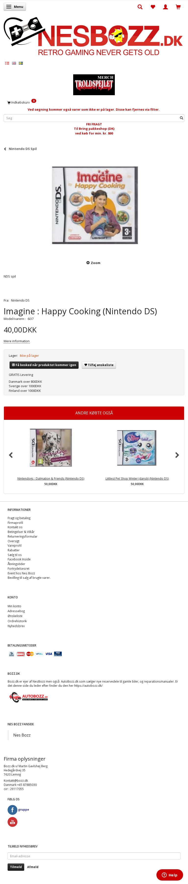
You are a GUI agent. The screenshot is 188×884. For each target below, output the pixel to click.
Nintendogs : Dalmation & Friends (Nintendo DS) (50, 478)
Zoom (95, 263)
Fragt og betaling (19, 518)
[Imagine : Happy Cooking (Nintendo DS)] (94, 205)
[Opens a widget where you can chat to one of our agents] (169, 875)
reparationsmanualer (159, 681)
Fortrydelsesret (18, 568)
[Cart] (178, 6)
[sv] (20, 63)
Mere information (17, 341)
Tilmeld (16, 867)
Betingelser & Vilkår (21, 532)
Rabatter (14, 550)
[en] (14, 63)
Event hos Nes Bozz (21, 573)
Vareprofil (15, 545)
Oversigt (13, 541)
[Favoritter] (153, 6)
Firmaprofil (15, 523)
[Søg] (181, 118)
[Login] (165, 6)
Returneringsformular (22, 536)
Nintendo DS (20, 300)
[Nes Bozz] (94, 36)
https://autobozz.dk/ (88, 685)
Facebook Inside (19, 559)
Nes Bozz (22, 735)
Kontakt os (15, 527)
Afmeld (32, 867)
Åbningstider (16, 564)
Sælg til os (15, 555)
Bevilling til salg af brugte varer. (29, 578)
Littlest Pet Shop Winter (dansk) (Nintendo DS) (137, 478)
